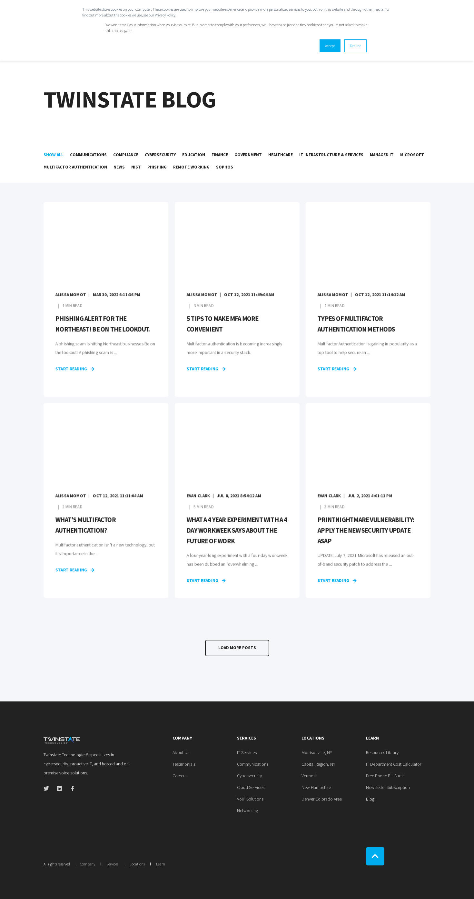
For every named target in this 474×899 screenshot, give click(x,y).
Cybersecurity (160, 155)
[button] (237, 648)
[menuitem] (181, 752)
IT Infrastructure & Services (331, 155)
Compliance (125, 155)
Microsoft (412, 155)
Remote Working (191, 167)
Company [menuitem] (182, 738)
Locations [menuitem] (312, 738)
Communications (88, 155)
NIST (136, 167)
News (119, 167)
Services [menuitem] (246, 738)
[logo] (62, 739)
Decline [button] (355, 45)
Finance (220, 155)
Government (248, 155)
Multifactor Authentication (75, 167)
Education (193, 155)
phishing (157, 167)
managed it (382, 155)
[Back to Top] (375, 856)
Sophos (224, 167)
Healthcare (280, 155)
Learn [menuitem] (372, 738)
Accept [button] (330, 45)
